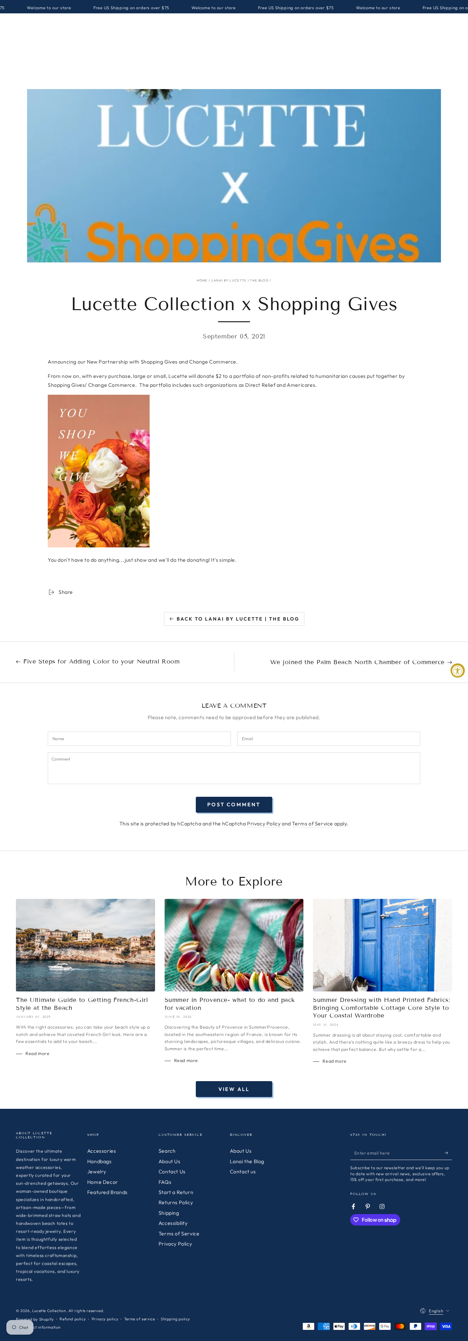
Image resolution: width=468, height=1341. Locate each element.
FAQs (165, 1182)
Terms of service (139, 1319)
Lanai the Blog (247, 1161)
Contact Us (172, 1171)
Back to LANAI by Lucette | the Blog (238, 619)
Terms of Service (312, 823)
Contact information (41, 1327)
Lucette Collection (49, 1310)
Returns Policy (176, 1202)
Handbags (99, 1161)
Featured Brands (107, 1192)
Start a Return (176, 1192)
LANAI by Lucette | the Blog (240, 280)
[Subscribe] (448, 1153)
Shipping (169, 1213)
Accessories (101, 1151)
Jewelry (96, 1171)
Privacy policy (105, 1319)
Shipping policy (175, 1319)
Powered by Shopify (35, 1319)
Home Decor (102, 1182)
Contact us (243, 1171)
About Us (170, 1161)
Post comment (233, 804)
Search (167, 1151)
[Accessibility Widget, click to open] (457, 671)
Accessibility (173, 1223)
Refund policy (73, 1319)
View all (234, 1089)
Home (202, 280)
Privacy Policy (263, 823)
